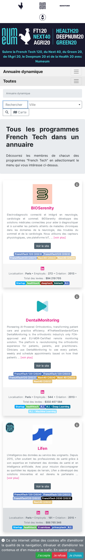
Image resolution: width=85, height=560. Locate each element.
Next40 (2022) (47, 257)
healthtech (33, 283)
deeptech (46, 283)
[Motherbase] (42, 17)
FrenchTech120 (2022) (57, 254)
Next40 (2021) (66, 257)
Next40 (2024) (47, 377)
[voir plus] (60, 237)
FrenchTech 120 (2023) (28, 254)
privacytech (59, 527)
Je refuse (60, 555)
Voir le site (42, 246)
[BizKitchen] (64, 5)
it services (44, 527)
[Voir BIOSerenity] (77, 184)
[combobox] (54, 104)
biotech (58, 283)
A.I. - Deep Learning (57, 406)
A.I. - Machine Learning (42, 411)
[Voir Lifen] (77, 425)
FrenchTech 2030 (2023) (56, 498)
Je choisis (75, 555)
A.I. (67, 283)
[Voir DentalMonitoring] (77, 296)
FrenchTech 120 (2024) (28, 373)
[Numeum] (43, 5)
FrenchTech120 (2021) (23, 257)
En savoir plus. (65, 550)
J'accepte (43, 555)
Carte (21, 112)
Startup (20, 283)
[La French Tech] (21, 5)
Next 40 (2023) (66, 377)
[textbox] (55, 104)
